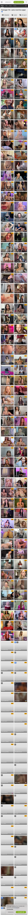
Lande (15, 15)
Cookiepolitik (10, 909)
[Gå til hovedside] (8, 2)
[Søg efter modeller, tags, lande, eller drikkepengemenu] (26, 5)
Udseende (6, 15)
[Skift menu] (1, 2)
